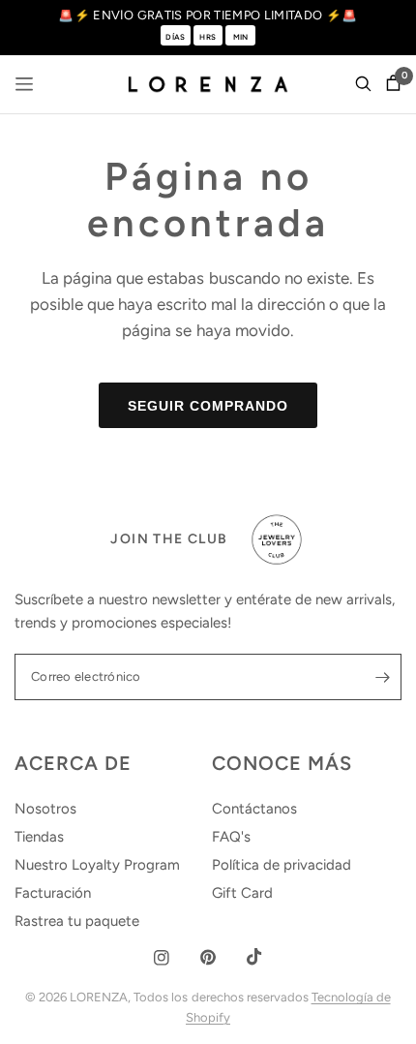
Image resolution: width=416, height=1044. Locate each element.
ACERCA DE (73, 763)
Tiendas (39, 836)
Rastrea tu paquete (77, 921)
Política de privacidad (281, 865)
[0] (389, 84)
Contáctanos (254, 808)
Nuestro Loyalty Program (97, 865)
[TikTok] (254, 957)
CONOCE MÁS (282, 763)
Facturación (53, 893)
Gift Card (242, 893)
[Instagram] (161, 958)
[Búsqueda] (363, 84)
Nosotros (45, 808)
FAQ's (231, 836)
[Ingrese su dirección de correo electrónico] (382, 677)
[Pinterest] (208, 957)
